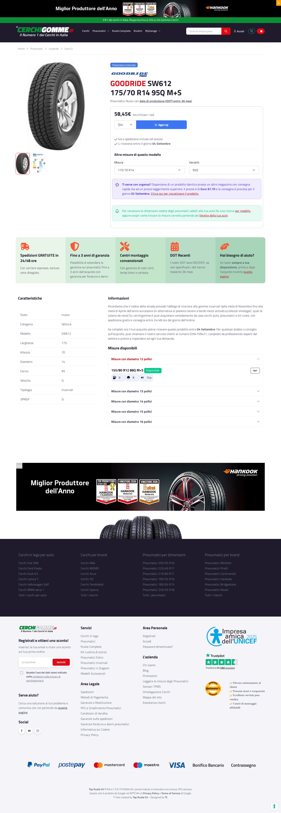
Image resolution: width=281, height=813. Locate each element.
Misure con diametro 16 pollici (131, 421)
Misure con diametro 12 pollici (131, 359)
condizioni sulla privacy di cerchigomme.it (43, 678)
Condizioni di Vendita (94, 713)
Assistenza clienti (154, 702)
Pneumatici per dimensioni (164, 555)
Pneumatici (99, 31)
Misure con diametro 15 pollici (131, 411)
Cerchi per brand (94, 555)
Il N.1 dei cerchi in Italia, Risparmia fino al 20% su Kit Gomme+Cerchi (140, 20)
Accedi (147, 641)
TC (166, 797)
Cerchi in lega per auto (36, 555)
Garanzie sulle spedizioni (97, 718)
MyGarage (151, 31)
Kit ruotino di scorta (93, 652)
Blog (146, 670)
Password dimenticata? (158, 646)
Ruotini (138, 31)
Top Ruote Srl (140, 797)
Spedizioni (87, 692)
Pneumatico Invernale (124, 65)
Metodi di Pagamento (94, 697)
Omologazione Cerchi (156, 692)
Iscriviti (61, 662)
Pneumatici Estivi (92, 657)
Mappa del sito (152, 697)
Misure (118, 162)
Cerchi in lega (89, 636)
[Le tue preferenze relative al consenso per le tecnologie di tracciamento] (274, 806)
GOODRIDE (128, 83)
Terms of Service (170, 793)
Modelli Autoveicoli (93, 673)
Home (21, 49)
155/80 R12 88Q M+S (135, 370)
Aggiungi (162, 125)
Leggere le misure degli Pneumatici (165, 681)
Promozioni (150, 675)
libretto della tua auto (213, 215)
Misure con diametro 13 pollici (131, 391)
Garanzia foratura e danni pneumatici (105, 724)
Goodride (54, 49)
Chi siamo (149, 665)
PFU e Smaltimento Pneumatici (101, 708)
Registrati (149, 636)
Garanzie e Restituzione (96, 702)
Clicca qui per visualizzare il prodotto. (175, 193)
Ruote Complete (121, 31)
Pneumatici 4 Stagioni (95, 668)
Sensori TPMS (152, 686)
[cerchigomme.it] (46, 31)
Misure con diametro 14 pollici (131, 401)
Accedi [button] (240, 31)
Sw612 (68, 49)
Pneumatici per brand (222, 555)
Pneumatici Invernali (94, 662)
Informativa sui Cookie (95, 729)
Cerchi (85, 31)
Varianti (194, 162)
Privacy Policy (90, 735)
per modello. (243, 211)
